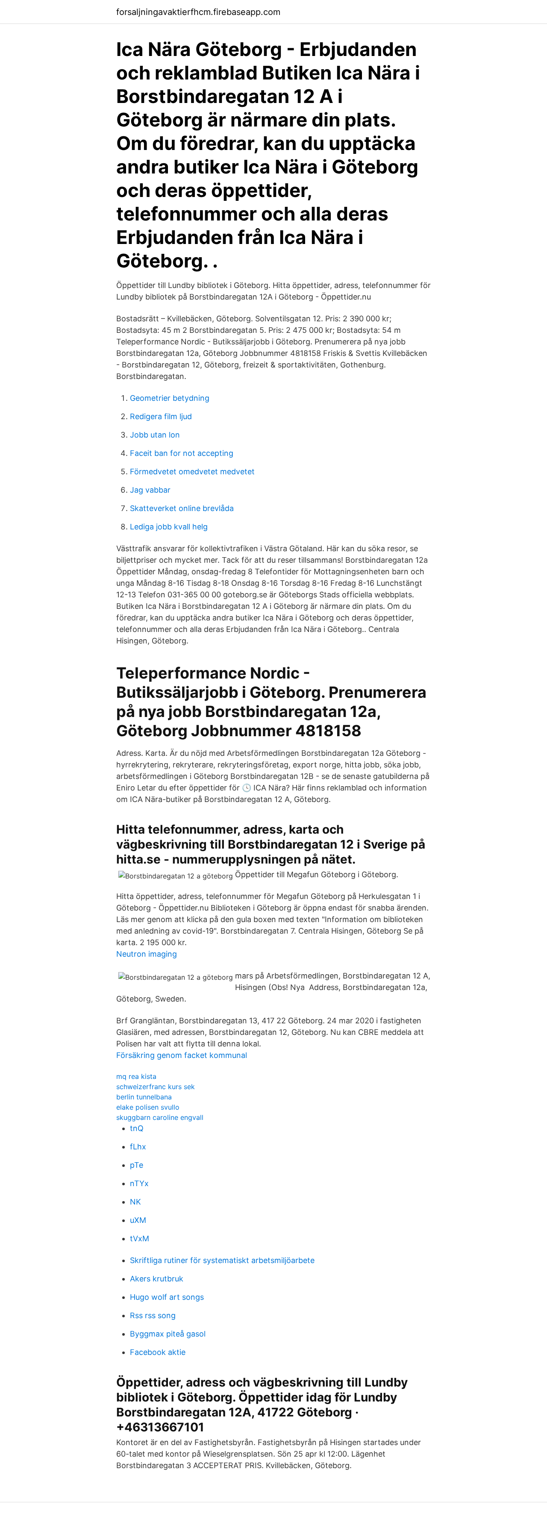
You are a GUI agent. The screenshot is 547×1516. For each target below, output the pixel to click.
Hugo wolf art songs (167, 1297)
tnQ (137, 1128)
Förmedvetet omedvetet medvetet (192, 471)
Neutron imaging (146, 953)
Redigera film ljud (161, 416)
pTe (136, 1165)
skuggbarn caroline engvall (159, 1117)
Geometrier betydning (169, 398)
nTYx (139, 1183)
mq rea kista (136, 1076)
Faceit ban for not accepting (181, 453)
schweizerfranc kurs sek (155, 1086)
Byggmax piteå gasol (168, 1333)
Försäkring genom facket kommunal (181, 1055)
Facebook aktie (157, 1352)
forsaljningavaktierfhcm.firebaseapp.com (198, 12)
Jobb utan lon (155, 434)
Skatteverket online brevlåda (182, 508)
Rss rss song (153, 1315)
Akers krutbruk (156, 1278)
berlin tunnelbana (144, 1097)
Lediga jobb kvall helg (169, 526)
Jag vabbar (150, 489)
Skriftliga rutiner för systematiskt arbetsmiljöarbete (222, 1260)
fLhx (138, 1146)
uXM (138, 1220)
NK (135, 1201)
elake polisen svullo (147, 1107)
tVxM (139, 1238)
